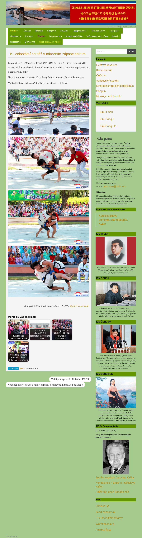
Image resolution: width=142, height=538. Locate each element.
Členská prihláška (74, 36)
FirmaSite (14, 537)
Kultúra (28, 36)
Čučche (27, 31)
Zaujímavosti (80, 31)
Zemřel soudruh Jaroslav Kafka (115, 477)
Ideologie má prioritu (108, 96)
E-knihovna (30, 42)
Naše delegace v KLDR (49, 42)
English (41, 36)
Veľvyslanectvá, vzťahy (97, 36)
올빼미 (22, 368)
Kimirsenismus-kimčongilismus (115, 85)
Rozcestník (15, 42)
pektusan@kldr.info (114, 186)
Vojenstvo (15, 36)
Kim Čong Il (107, 119)
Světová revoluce (106, 65)
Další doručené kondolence (112, 491)
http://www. (75, 305)
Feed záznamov (105, 511)
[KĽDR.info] (71, 13)
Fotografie (114, 31)
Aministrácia (103, 529)
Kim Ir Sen (106, 111)
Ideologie (39, 31)
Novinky (14, 31)
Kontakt (115, 36)
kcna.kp (85, 305)
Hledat (131, 51)
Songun (101, 91)
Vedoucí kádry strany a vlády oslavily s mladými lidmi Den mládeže (45, 384)
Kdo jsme (51, 31)
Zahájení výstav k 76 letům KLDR (70, 379)
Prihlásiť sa (102, 506)
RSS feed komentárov (109, 517)
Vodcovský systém (107, 80)
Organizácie (55, 36)
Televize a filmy (98, 31)
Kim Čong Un (108, 126)
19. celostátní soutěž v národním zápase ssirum (47, 54)
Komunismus (104, 70)
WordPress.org (105, 523)
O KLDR (64, 31)
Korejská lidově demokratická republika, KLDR (113, 219)
